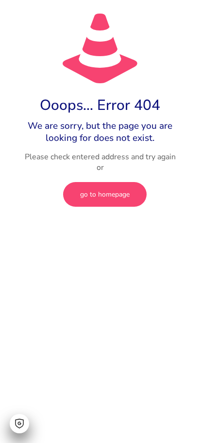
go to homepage (105, 194)
